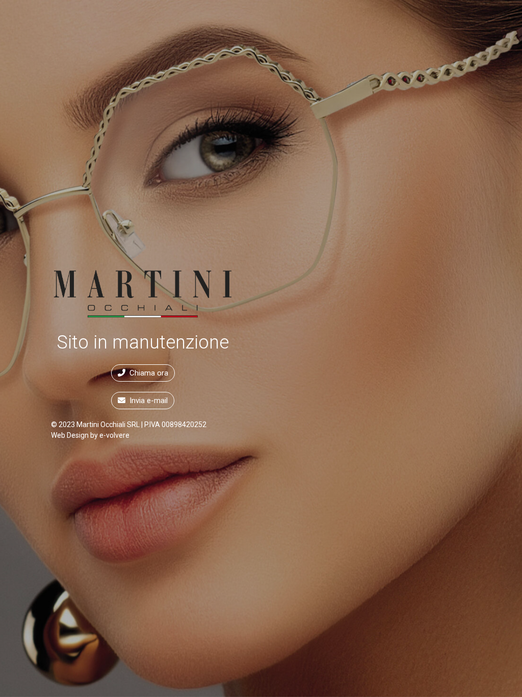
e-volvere (114, 435)
